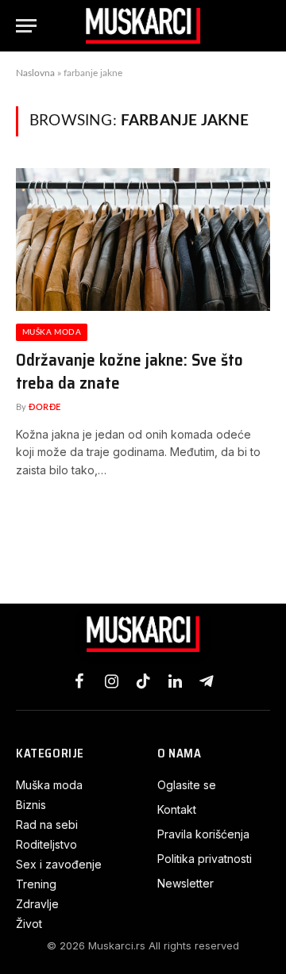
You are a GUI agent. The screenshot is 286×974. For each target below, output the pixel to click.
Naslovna (35, 73)
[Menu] (26, 26)
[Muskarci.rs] (143, 26)
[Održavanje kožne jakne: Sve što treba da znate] (143, 239)
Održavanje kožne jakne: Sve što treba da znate (129, 371)
